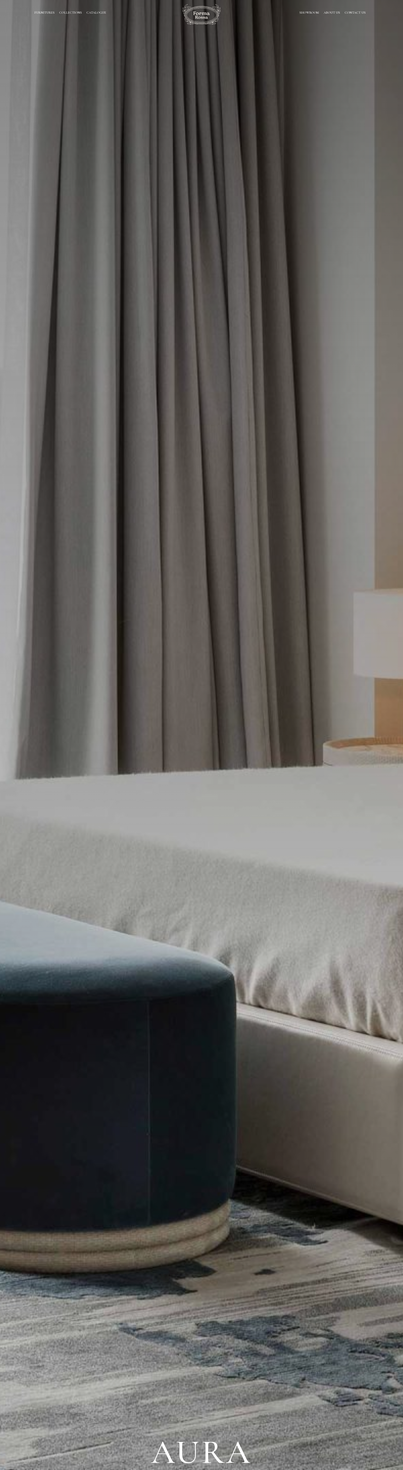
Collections (70, 13)
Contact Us (355, 13)
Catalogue (96, 13)
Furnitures (44, 13)
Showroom (309, 13)
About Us (332, 13)
